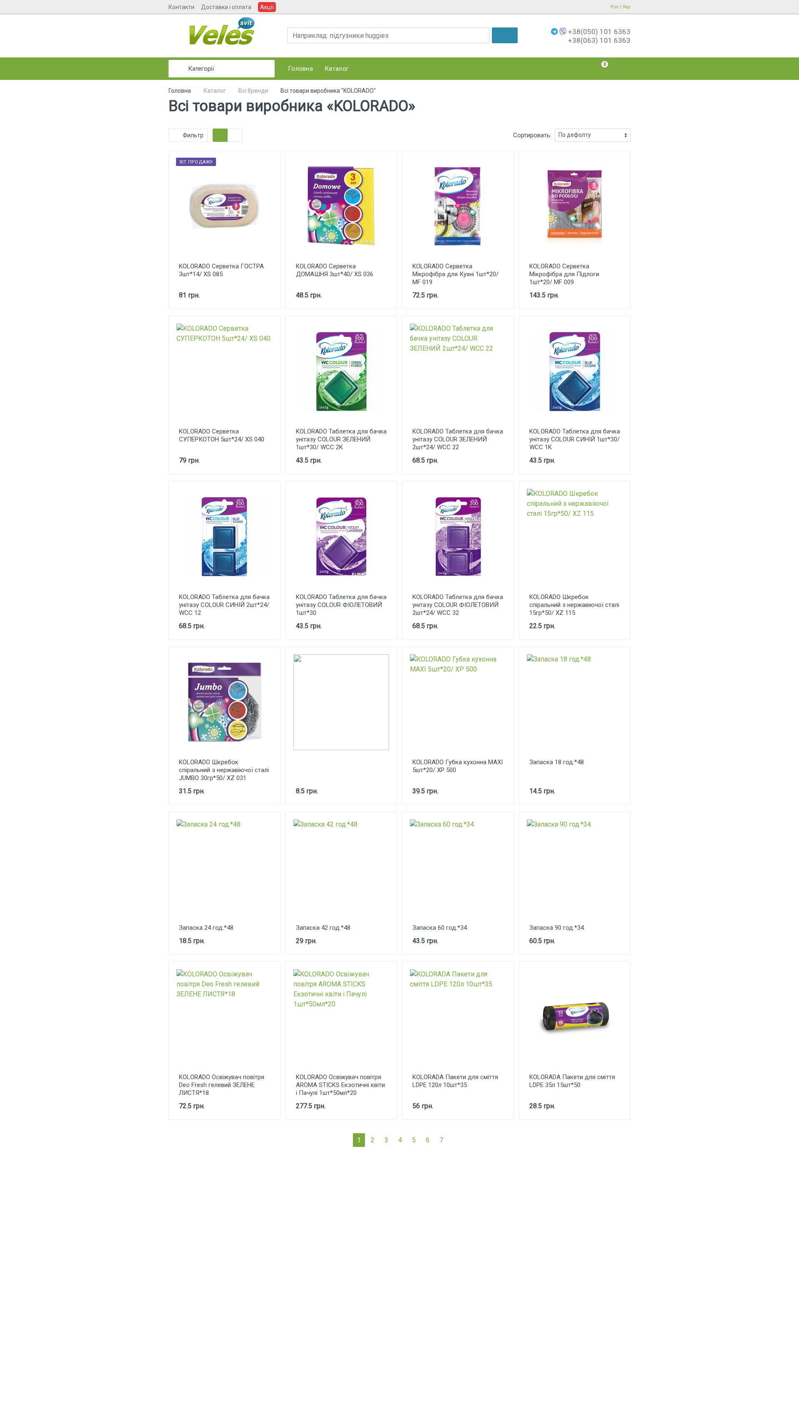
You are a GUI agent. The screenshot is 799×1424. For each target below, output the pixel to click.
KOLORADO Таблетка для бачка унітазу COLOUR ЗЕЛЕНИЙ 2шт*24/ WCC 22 (457, 439)
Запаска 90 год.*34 (556, 927)
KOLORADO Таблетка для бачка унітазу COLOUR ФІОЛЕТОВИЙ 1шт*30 (341, 605)
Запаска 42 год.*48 (323, 927)
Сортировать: (532, 135)
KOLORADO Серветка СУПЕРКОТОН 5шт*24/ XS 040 (221, 435)
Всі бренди (253, 90)
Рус (614, 7)
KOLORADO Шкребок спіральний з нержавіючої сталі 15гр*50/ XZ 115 (574, 605)
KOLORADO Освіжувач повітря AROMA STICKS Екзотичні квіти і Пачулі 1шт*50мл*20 (340, 1085)
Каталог (214, 90)
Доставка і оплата (226, 7)
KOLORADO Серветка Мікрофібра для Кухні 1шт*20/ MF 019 (455, 274)
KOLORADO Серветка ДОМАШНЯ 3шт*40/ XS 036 (334, 270)
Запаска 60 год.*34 (439, 927)
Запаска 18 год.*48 (556, 762)
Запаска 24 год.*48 (206, 927)
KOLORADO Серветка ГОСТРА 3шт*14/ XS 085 (221, 270)
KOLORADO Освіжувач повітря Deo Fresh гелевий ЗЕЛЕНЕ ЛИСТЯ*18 (221, 1085)
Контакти (181, 7)
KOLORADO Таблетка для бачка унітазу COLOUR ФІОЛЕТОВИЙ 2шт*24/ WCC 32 (457, 605)
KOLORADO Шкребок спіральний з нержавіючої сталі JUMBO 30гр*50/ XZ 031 (224, 770)
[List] (234, 135)
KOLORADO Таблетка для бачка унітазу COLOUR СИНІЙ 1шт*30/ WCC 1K (574, 439)
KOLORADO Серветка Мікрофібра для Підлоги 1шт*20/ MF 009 (564, 274)
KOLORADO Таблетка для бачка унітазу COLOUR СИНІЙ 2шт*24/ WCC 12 (224, 605)
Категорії (201, 68)
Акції (267, 7)
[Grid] (220, 135)
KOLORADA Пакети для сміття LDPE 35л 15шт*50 (572, 1081)
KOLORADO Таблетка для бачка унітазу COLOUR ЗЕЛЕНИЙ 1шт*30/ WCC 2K (341, 439)
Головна (180, 90)
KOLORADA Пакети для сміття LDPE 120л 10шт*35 (455, 1081)
